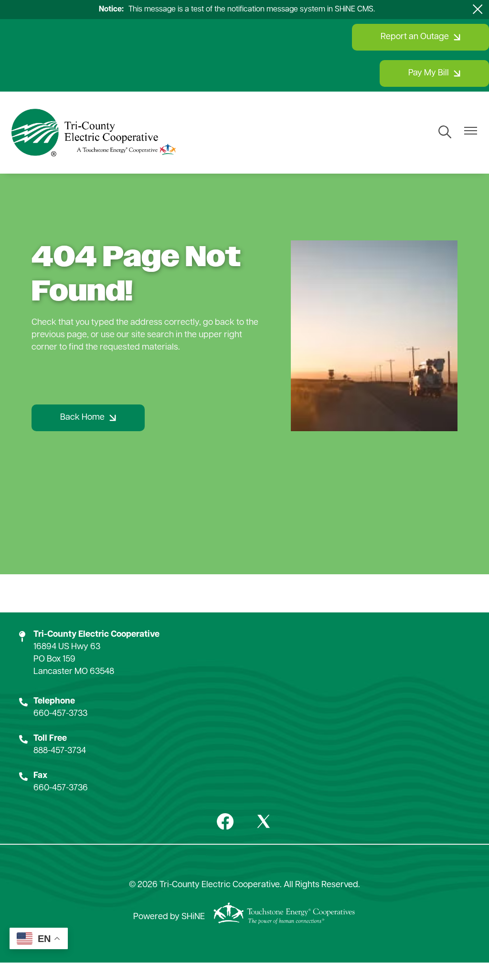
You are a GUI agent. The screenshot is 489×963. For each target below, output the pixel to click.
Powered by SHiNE (169, 917)
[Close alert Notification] (478, 9)
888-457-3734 (59, 751)
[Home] (93, 132)
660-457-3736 (60, 788)
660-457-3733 (60, 714)
